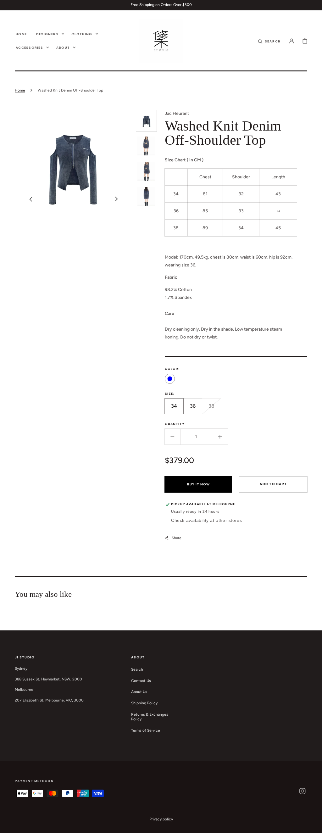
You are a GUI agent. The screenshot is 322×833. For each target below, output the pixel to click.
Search (137, 669)
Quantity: (175, 424)
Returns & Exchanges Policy (149, 717)
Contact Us (141, 681)
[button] (269, 41)
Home (20, 90)
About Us (139, 692)
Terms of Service (145, 730)
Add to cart (273, 484)
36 (196, 408)
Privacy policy (161, 819)
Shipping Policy (144, 703)
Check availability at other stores (206, 520)
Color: (172, 368)
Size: (169, 393)
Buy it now (198, 484)
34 (177, 408)
